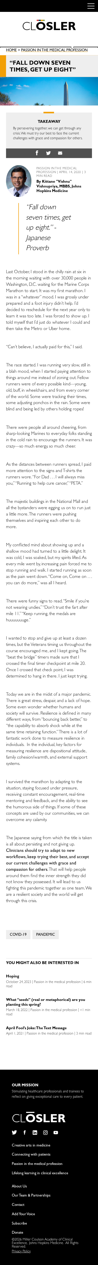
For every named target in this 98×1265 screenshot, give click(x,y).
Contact (18, 1205)
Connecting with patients (31, 1155)
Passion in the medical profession (54, 51)
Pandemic (45, 935)
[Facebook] (24, 1132)
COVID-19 (18, 935)
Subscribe (19, 1224)
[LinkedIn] (35, 1132)
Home (11, 51)
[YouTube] (56, 1132)
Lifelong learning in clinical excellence (40, 1174)
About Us (19, 1187)
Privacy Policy (21, 1251)
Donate (17, 1233)
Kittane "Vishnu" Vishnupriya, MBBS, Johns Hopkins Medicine (58, 187)
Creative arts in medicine (31, 1146)
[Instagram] (45, 1132)
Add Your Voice (23, 1214)
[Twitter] (14, 1132)
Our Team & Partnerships (31, 1196)
